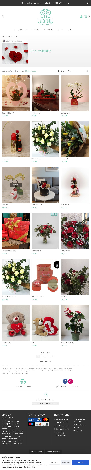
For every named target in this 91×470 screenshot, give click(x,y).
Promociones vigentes (79, 420)
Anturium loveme (67, 342)
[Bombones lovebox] (16, 231)
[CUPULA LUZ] (75, 185)
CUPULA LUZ (65, 205)
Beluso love (65, 113)
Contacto (78, 430)
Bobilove (5, 205)
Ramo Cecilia (36, 251)
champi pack (6, 159)
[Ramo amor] (75, 231)
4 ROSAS (64, 296)
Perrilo (34, 342)
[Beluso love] (75, 93)
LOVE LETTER (36, 113)
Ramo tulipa (65, 159)
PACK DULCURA (37, 205)
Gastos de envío (62, 429)
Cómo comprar (62, 419)
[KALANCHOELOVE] (16, 93)
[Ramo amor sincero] (16, 277)
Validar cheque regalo (80, 425)
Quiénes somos (62, 422)
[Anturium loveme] (75, 323)
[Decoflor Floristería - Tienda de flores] (45, 16)
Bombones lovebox (9, 251)
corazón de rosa (37, 296)
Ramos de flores (53, 451)
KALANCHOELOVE (8, 113)
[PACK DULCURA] (45, 185)
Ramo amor (65, 251)
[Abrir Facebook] (65, 381)
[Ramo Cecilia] (45, 231)
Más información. (29, 467)
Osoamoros (6, 342)
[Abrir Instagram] (70, 381)
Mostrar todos (30, 71)
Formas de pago (62, 425)
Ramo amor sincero (9, 296)
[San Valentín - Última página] (48, 356)
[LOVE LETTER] (45, 93)
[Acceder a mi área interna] (81, 16)
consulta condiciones (23, 386)
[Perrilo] (45, 323)
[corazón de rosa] (45, 277)
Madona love (36, 159)
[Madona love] (45, 139)
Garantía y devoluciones (61, 433)
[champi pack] (16, 139)
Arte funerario (36, 451)
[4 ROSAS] (75, 277)
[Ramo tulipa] (75, 139)
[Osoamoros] (16, 323)
